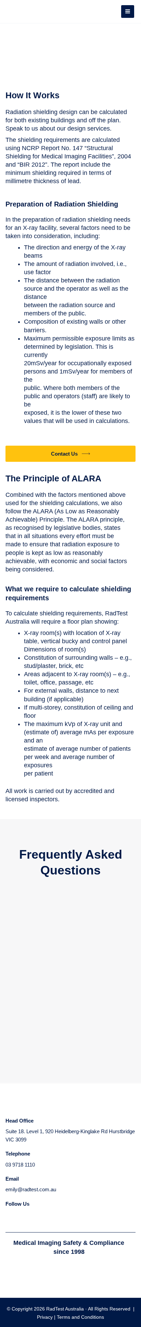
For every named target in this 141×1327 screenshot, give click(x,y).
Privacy (45, 1317)
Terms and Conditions (80, 1317)
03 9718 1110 (20, 1165)
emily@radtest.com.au (30, 1189)
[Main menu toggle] (127, 11)
